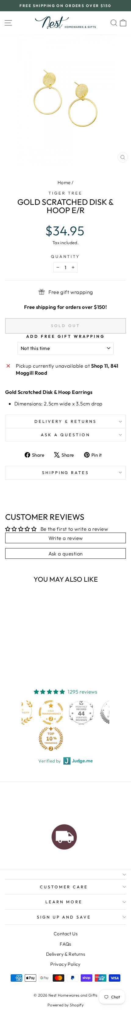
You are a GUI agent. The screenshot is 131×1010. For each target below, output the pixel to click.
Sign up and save (64, 917)
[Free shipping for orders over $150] (64, 835)
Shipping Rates (65, 472)
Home (64, 182)
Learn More (64, 901)
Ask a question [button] (65, 553)
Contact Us (65, 934)
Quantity (65, 256)
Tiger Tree (65, 193)
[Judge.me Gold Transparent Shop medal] (51, 712)
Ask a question (65, 434)
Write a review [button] (65, 538)
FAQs (65, 944)
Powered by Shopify (65, 1004)
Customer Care (64, 886)
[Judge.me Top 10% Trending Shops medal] (51, 738)
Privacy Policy (65, 964)
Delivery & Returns (65, 421)
